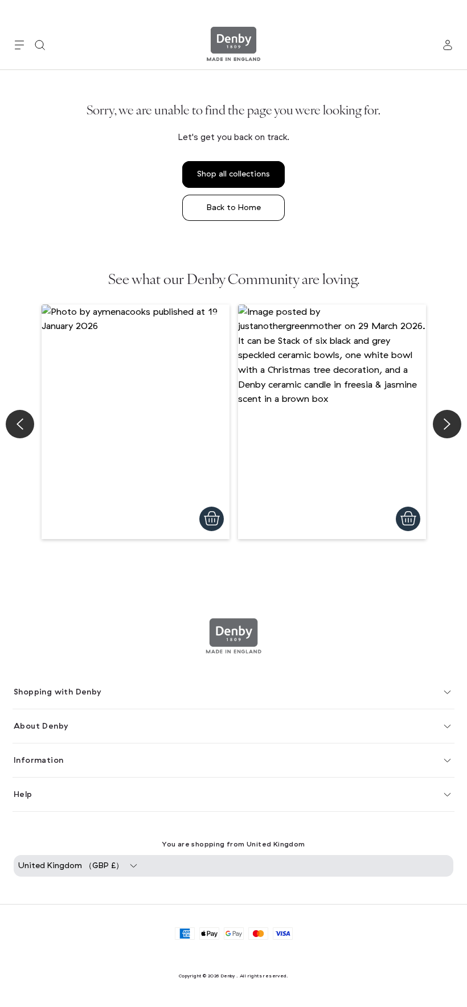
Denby (227, 976)
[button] (19, 45)
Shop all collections (233, 174)
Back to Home (234, 207)
